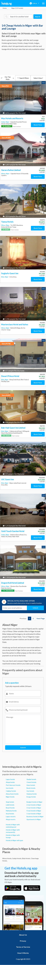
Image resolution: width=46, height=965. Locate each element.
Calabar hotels (11, 791)
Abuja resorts (10, 819)
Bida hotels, (26, 858)
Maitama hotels (11, 811)
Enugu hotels (31, 797)
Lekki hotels (10, 805)
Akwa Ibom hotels (12, 794)
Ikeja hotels (10, 802)
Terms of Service (23, 947)
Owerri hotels (31, 782)
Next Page (41, 618)
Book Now (38, 125)
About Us (23, 935)
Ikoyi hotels (10, 814)
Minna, (3, 173)
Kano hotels (31, 785)
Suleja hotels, (17, 858)
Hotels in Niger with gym (14, 840)
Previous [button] (1, 97)
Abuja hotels (10, 782)
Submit (23, 747)
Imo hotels (9, 788)
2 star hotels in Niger (34, 805)
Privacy (23, 941)
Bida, (3, 277)
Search (37, 17)
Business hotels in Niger (35, 816)
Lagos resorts (11, 816)
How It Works (23, 953)
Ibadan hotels (31, 779)
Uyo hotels (30, 791)
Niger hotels (10, 797)
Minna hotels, (7, 858)
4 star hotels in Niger (34, 811)
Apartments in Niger (34, 819)
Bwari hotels (10, 808)
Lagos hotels (10, 779)
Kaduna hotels (32, 794)
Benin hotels (31, 788)
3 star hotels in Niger (34, 808)
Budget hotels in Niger (34, 802)
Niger (7, 122)
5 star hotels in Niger (34, 814)
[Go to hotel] (23, 98)
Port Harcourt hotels (13, 785)
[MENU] (43, 3)
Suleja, (3, 122)
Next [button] (45, 97)
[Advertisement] (23, 63)
